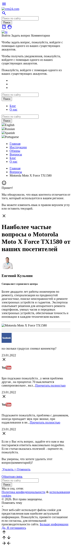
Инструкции (18, 147)
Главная (15, 143)
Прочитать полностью (50, 385)
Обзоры (15, 151)
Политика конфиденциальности (23, 492)
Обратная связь (12, 476)
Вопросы (16, 154)
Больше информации (54, 524)
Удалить (8, 469)
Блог (13, 106)
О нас (13, 109)
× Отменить (22, 469)
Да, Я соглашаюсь (14, 528)
